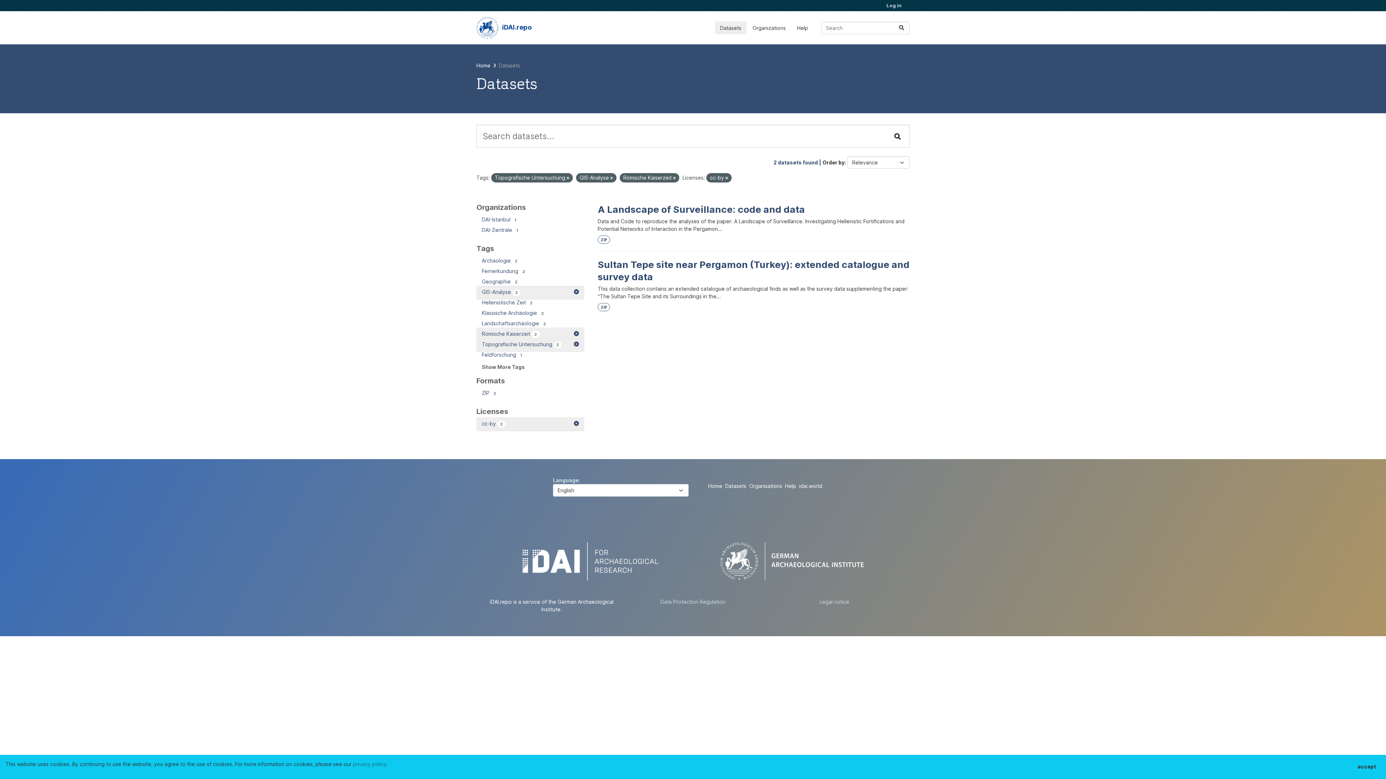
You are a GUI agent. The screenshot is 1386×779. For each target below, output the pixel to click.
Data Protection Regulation (693, 602)
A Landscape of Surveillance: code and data (701, 209)
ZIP (604, 240)
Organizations (769, 28)
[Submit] (901, 28)
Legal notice (834, 602)
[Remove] (568, 178)
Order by (834, 162)
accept (1366, 766)
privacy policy (370, 764)
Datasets (730, 28)
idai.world (810, 486)
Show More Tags (503, 367)
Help (802, 28)
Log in (894, 5)
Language (566, 480)
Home (715, 486)
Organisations (765, 486)
